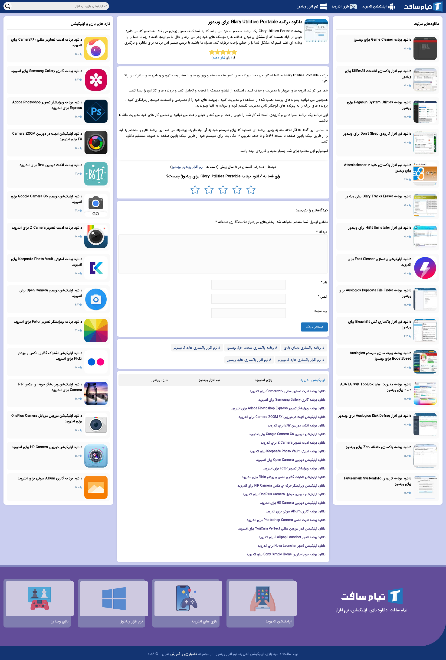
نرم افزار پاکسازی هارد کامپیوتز (299, 360)
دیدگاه (321, 231)
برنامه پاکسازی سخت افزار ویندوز (250, 348)
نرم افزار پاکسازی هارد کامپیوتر (195, 348)
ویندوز (176, 167)
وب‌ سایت (320, 310)
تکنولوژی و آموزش (183, 654)
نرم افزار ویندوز (193, 167)
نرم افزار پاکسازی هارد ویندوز (247, 360)
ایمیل (322, 296)
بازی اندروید (263, 380)
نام (324, 282)
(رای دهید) (218, 57)
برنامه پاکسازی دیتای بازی (302, 348)
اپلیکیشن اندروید (312, 380)
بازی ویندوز (159, 380)
